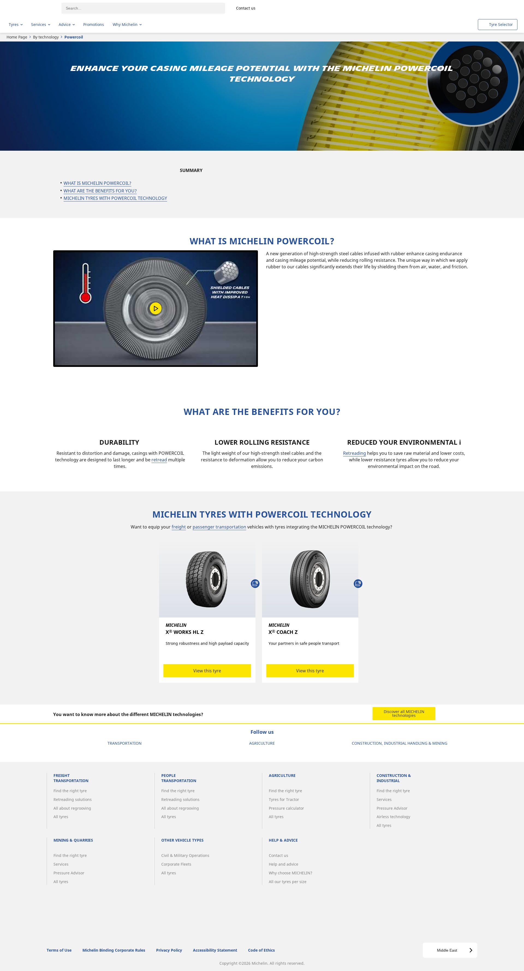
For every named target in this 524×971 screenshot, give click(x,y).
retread (159, 460)
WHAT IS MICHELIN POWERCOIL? (97, 183)
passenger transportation (219, 527)
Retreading (354, 453)
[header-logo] (30, 8)
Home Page (17, 37)
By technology (46, 37)
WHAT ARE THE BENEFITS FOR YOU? (100, 191)
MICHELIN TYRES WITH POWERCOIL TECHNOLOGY (115, 198)
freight (179, 527)
